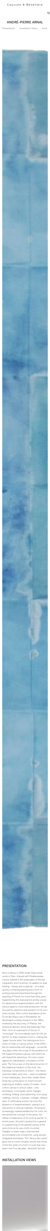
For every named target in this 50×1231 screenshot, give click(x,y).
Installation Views (29, 28)
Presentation (8, 28)
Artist (44, 28)
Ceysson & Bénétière (25, 4)
